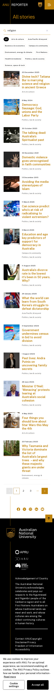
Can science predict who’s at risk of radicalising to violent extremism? (35, 211)
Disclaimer (21, 642)
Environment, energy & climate (18, 52)
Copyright (36, 638)
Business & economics (15, 46)
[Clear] (47, 30)
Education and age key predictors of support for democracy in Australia (35, 241)
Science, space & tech (15, 65)
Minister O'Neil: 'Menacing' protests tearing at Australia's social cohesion (36, 393)
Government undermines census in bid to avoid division (35, 335)
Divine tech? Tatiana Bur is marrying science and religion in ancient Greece (36, 82)
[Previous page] (9, 491)
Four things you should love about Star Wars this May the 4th (35, 423)
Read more (10, 676)
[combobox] (27, 30)
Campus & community (38, 46)
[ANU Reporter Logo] (15, 5)
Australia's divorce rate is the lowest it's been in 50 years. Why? (36, 275)
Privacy (31, 642)
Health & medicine (13, 59)
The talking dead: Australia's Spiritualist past (34, 136)
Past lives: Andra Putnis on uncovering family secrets (34, 363)
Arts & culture (17, 39)
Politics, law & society (35, 59)
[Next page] (45, 491)
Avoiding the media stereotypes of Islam (35, 185)
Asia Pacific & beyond (37, 39)
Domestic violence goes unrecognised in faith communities (36, 160)
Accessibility (22, 649)
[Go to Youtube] (42, 509)
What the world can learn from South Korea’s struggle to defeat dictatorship (35, 303)
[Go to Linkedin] (36, 509)
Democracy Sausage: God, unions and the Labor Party (32, 110)
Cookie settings (14, 685)
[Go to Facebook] (18, 509)
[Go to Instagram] (30, 509)
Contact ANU (22, 638)
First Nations (41, 52)
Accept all (38, 684)
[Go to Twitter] (24, 509)
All (6, 39)
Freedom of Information (29, 646)
